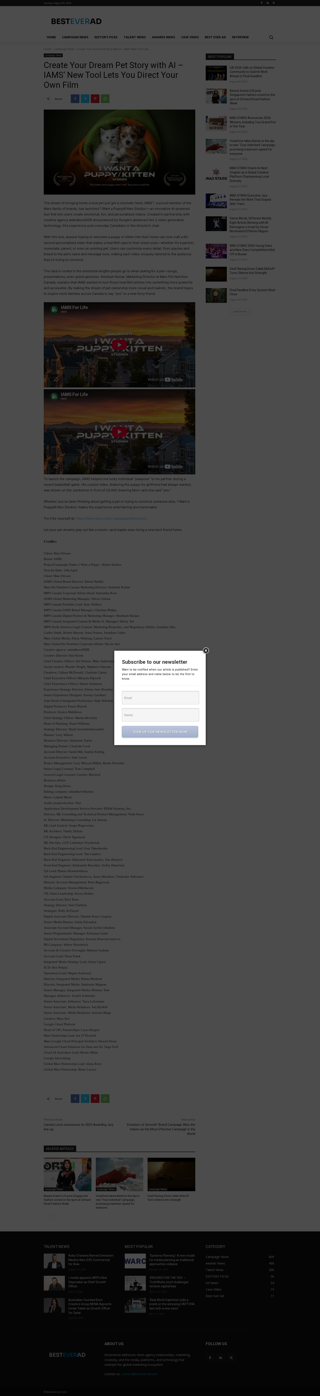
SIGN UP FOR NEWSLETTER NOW (160, 732)
